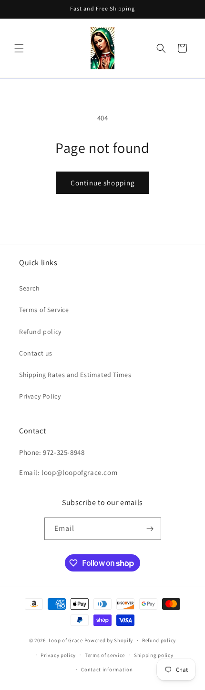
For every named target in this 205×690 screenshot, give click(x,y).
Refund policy (40, 331)
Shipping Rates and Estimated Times (75, 374)
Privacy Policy (40, 396)
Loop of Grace (66, 640)
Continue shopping (103, 182)
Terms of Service (44, 309)
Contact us (35, 353)
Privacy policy (58, 655)
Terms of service (105, 655)
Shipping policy (154, 655)
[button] (19, 48)
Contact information (107, 669)
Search (29, 288)
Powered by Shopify (108, 640)
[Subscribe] (150, 529)
